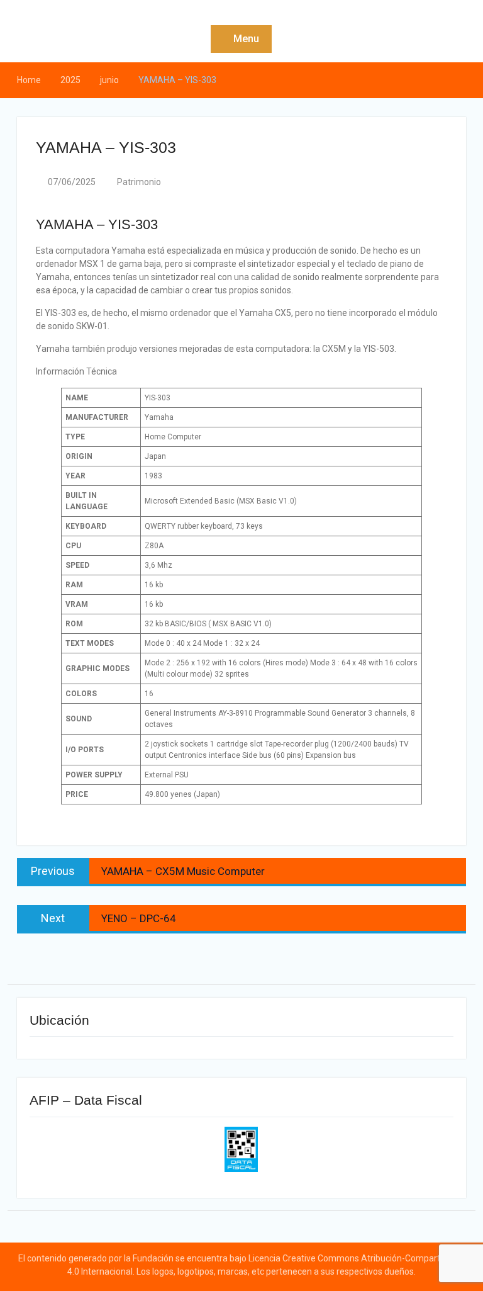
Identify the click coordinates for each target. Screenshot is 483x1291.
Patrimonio (139, 182)
